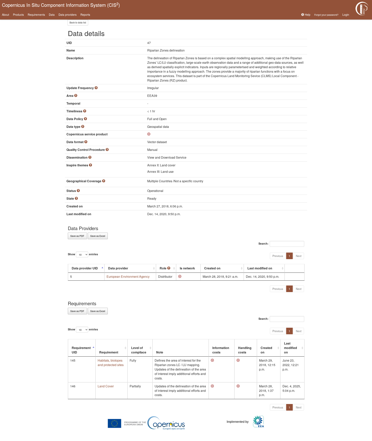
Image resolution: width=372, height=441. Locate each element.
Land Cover (106, 386)
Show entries (83, 254)
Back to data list (78, 22)
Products (18, 14)
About (5, 14)
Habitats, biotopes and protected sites (111, 362)
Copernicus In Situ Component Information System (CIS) (61, 4)
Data (52, 14)
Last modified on (259, 268)
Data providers (68, 14)
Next (298, 256)
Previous (277, 256)
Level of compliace (138, 350)
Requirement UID (81, 350)
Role (163, 268)
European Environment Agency (128, 276)
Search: (263, 243)
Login (345, 14)
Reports (85, 14)
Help (307, 14)
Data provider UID (85, 268)
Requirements (36, 14)
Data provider (118, 268)
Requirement (108, 352)
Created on (212, 268)
